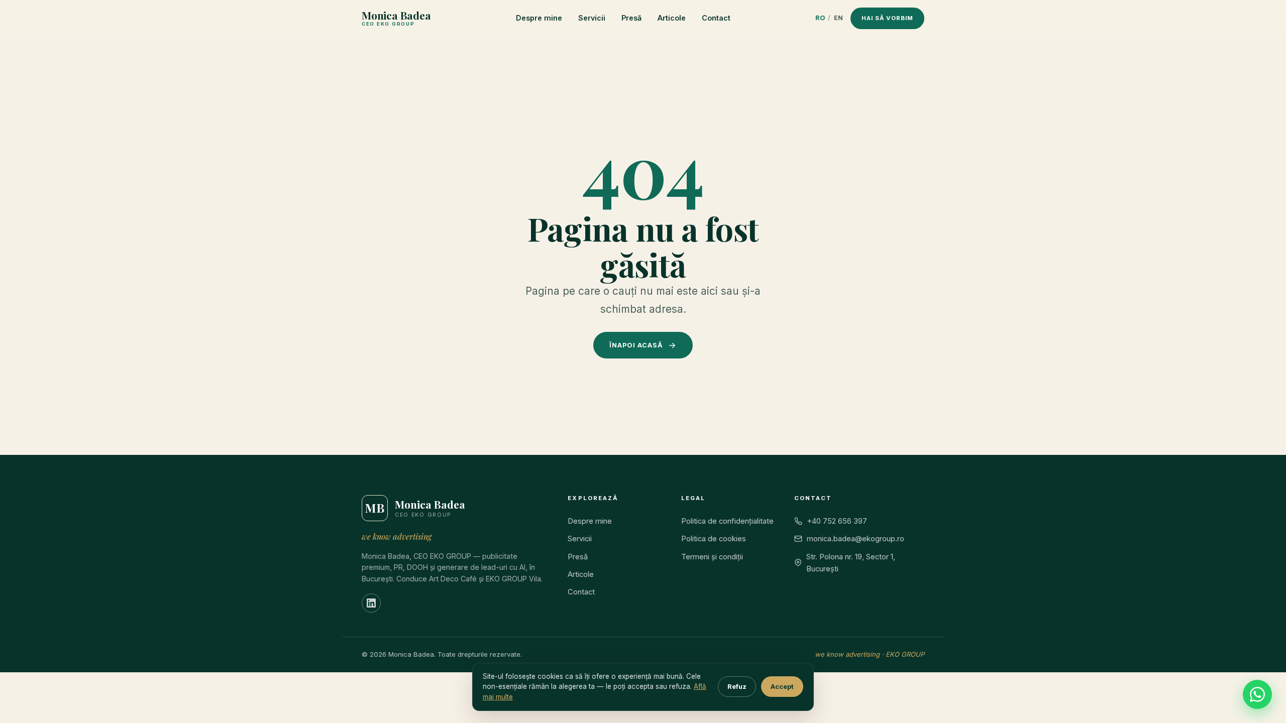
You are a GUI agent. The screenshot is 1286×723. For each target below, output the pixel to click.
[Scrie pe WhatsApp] (1257, 694)
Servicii (591, 18)
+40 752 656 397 (837, 521)
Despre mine (539, 18)
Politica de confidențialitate (727, 521)
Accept (782, 686)
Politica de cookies (713, 538)
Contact (716, 18)
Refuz (736, 686)
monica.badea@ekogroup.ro (855, 538)
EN (838, 18)
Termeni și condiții (712, 556)
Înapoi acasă (636, 345)
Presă (631, 18)
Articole (672, 18)
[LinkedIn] (371, 603)
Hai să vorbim (887, 18)
